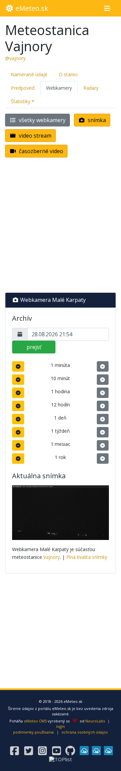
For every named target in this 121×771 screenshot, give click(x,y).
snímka (96, 120)
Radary (90, 88)
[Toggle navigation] (107, 8)
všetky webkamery (41, 120)
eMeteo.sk (31, 8)
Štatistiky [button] (20, 101)
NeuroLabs (95, 720)
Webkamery (59, 88)
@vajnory (15, 58)
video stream (34, 135)
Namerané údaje (29, 74)
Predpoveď (23, 88)
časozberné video (40, 151)
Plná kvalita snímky (86, 557)
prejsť (34, 347)
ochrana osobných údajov (85, 732)
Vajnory (51, 557)
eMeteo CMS (35, 720)
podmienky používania (33, 732)
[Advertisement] (60, 226)
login (60, 726)
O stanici (68, 74)
